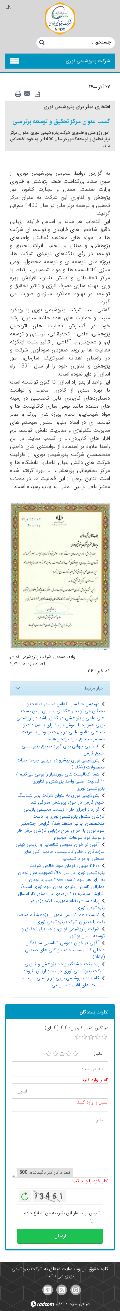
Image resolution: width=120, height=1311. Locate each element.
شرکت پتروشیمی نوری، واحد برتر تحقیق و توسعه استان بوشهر (63, 932)
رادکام (60, 1304)
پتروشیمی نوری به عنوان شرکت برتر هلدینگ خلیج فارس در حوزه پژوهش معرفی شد (61, 799)
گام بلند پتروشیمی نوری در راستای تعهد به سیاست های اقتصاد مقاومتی (63, 981)
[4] (69, 1054)
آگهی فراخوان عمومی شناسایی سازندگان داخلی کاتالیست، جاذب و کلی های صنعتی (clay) (65, 950)
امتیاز (98, 1053)
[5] (75, 1054)
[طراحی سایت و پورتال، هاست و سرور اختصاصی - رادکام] (42, 1304)
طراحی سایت (79, 1304)
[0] (78, 1037)
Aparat (47, 1290)
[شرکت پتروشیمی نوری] (60, 18)
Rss (61, 1290)
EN (8, 7)
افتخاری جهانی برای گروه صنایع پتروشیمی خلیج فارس (63, 749)
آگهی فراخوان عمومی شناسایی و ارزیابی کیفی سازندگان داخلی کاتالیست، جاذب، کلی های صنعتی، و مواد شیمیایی (60, 851)
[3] (62, 1054)
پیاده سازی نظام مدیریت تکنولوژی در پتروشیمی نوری (67, 904)
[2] (55, 1054)
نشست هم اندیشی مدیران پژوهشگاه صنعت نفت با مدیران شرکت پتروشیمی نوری (60, 918)
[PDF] (38, 94)
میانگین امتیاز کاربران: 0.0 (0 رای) (76, 1028)
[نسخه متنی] (20, 94)
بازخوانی (25, 1195)
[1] (49, 1054)
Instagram (75, 1290)
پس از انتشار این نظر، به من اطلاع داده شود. (60, 1217)
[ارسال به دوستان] (29, 94)
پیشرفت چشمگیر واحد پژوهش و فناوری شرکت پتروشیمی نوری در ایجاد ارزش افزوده (64, 967)
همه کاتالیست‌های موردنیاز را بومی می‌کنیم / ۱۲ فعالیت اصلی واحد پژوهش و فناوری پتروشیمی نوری (60, 781)
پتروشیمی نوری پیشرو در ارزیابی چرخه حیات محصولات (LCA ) (61, 763)
